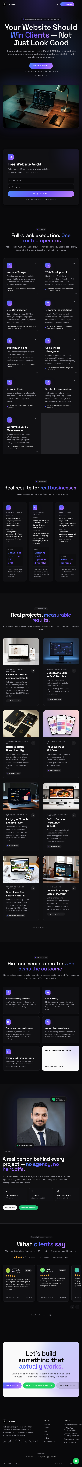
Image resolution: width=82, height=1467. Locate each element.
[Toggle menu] (77, 4)
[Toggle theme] (57, 4)
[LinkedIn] (5, 1441)
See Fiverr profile (27, 1207)
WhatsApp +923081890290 (40, 1385)
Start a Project (67, 4)
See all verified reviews (40, 1315)
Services (47, 1424)
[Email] (30, 1441)
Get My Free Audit (39, 194)
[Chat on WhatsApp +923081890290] (76, 1461)
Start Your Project (40, 66)
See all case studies (39, 927)
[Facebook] (15, 1441)
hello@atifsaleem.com (74, 1424)
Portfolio (47, 1428)
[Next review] (77, 1307)
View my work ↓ (41, 75)
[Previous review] (72, 1307)
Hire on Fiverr (48, 1441)
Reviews (47, 1438)
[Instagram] (10, 1441)
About (46, 1435)
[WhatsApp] (35, 1441)
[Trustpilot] (25, 1441)
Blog (45, 1431)
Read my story (10, 1207)
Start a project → (70, 1442)
